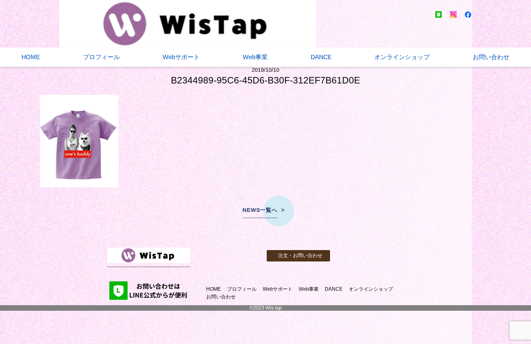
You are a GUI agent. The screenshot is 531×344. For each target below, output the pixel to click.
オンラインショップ (402, 57)
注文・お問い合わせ (300, 255)
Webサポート (181, 57)
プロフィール (101, 57)
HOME (31, 57)
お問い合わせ (491, 57)
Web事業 (255, 57)
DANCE (321, 57)
